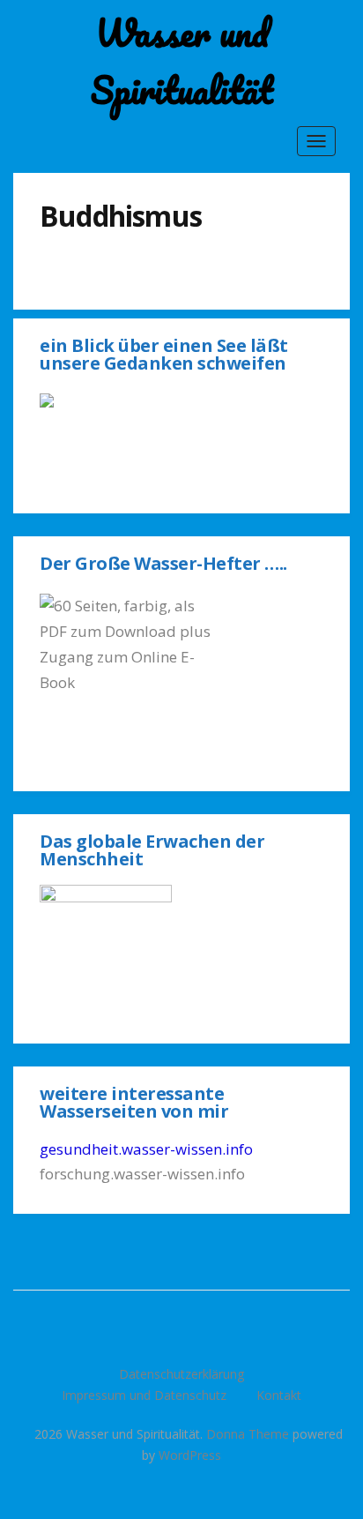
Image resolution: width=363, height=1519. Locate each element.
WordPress (190, 1455)
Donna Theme (249, 1433)
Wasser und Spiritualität (182, 61)
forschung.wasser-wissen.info (142, 1174)
